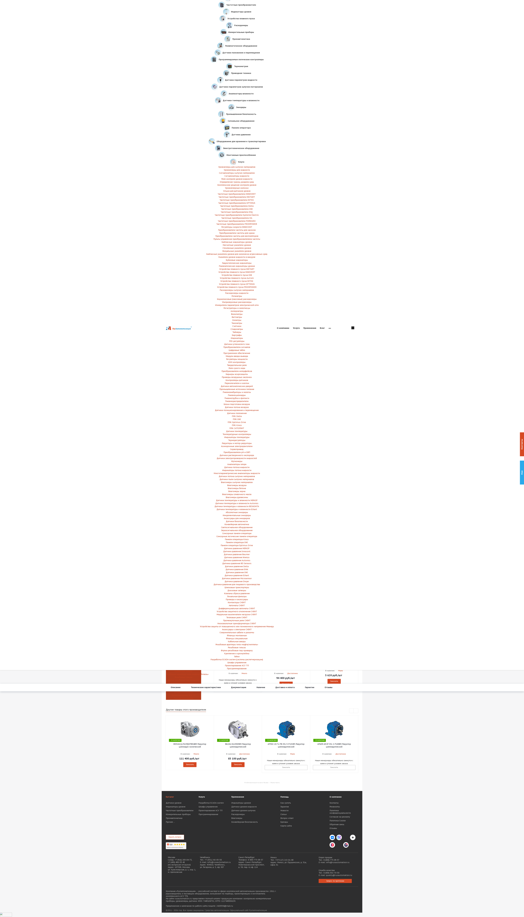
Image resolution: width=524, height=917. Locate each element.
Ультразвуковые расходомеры (236, 302)
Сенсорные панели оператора (236, 533)
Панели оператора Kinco (237, 539)
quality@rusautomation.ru (339, 875)
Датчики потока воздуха (237, 407)
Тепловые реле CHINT (236, 617)
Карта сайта (286, 826)
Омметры (236, 320)
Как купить (285, 803)
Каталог (170, 797)
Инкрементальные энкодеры (237, 515)
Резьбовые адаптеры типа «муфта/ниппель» (183, 674)
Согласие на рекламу (340, 817)
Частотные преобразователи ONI (237, 209)
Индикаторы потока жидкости (236, 470)
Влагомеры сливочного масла (236, 494)
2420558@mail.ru (224, 906)
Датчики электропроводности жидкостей (237, 458)
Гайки (236, 656)
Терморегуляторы (236, 440)
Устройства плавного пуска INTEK (236, 281)
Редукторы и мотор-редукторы (237, 443)
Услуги (202, 797)
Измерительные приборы (178, 814)
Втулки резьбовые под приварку (183, 680)
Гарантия (284, 806)
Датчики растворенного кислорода (237, 455)
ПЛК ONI (237, 419)
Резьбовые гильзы (183, 677)
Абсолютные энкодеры (237, 512)
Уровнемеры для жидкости (237, 170)
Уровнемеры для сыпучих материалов (236, 167)
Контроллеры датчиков (237, 380)
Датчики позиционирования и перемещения (237, 410)
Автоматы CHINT (237, 605)
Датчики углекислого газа (236, 344)
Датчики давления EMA (237, 569)
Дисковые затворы (236, 590)
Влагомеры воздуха (236, 485)
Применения (237, 797)
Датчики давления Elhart (237, 575)
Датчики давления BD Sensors (236, 563)
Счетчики (236, 326)
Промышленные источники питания (236, 389)
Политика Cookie (338, 820)
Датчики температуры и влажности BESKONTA (237, 506)
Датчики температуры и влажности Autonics (236, 503)
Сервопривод (236, 449)
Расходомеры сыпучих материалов (237, 290)
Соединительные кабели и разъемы (237, 632)
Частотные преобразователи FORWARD (237, 221)
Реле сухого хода (237, 368)
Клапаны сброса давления (237, 593)
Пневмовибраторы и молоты (237, 392)
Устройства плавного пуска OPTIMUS (237, 284)
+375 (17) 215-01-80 (284, 860)
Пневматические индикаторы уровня (237, 266)
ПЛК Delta (237, 416)
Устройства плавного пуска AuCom (237, 278)
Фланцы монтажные (237, 635)
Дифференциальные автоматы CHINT (236, 608)
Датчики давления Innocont (236, 551)
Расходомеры (238, 814)
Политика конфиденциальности (340, 811)
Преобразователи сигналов (236, 347)
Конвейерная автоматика (236, 524)
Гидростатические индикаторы (236, 263)
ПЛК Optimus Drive (237, 422)
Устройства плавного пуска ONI (237, 275)
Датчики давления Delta (237, 566)
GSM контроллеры (236, 362)
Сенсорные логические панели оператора (236, 536)
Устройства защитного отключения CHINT (237, 611)
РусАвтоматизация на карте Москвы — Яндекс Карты (262, 782)
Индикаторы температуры (236, 437)
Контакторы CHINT (237, 602)
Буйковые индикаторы (237, 260)
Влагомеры (236, 818)
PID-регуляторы (236, 341)
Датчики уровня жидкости (244, 806)
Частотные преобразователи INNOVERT (237, 194)
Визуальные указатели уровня (236, 251)
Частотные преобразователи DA (236, 218)
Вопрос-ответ (287, 818)
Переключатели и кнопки (237, 383)
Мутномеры (236, 461)
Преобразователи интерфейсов (236, 371)
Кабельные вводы (183, 671)
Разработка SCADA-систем (211, 803)
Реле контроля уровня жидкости (236, 179)
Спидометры (237, 329)
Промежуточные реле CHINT (237, 620)
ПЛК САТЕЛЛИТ (236, 428)
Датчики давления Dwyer (237, 581)
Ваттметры (237, 317)
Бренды (284, 822)
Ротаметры (237, 296)
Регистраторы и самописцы (237, 308)
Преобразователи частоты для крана (236, 233)
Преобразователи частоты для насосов (237, 230)
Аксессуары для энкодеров (237, 518)
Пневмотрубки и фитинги (236, 398)
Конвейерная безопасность (244, 822)
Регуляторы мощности (237, 359)
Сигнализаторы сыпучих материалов (237, 173)
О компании (336, 797)
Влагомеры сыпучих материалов (237, 482)
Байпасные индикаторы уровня (237, 242)
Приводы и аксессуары (237, 599)
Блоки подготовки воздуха (237, 404)
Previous (351, 710)
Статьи (283, 814)
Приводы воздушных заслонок (237, 377)
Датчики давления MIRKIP (236, 548)
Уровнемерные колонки (236, 188)
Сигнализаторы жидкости (236, 176)
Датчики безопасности (237, 521)
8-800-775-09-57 (255, 860)
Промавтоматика (174, 818)
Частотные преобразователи (179, 810)
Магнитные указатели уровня (237, 245)
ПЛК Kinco (237, 425)
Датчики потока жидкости (236, 467)
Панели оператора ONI (237, 542)
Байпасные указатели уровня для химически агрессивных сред (236, 254)
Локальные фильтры (237, 596)
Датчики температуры (236, 431)
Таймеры (236, 332)
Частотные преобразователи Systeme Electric (237, 215)
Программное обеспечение (236, 353)
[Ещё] (330, 328)
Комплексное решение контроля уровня (236, 185)
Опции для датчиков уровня (236, 191)
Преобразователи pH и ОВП (237, 452)
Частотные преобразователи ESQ (237, 212)
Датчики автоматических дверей (237, 386)
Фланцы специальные (237, 638)
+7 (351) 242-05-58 (213, 860)
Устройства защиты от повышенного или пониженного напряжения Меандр (237, 626)
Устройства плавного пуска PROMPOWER (237, 287)
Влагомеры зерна (236, 491)
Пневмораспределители (236, 401)
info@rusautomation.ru (219, 862)
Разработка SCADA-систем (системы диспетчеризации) (237, 659)
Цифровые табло (237, 350)
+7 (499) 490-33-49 (176, 862)
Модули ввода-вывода (237, 356)
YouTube (339, 845)
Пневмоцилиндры (237, 395)
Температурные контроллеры (237, 434)
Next (356, 710)
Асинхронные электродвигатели (236, 446)
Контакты (334, 803)
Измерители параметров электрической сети (237, 305)
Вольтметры (236, 314)
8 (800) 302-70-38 (331, 873)
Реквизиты (335, 806)
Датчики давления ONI (237, 572)
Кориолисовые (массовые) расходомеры (237, 299)
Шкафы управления (183, 692)
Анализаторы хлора (236, 464)
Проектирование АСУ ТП (183, 695)
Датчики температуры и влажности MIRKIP (236, 500)
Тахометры (236, 323)
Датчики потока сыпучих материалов (237, 476)
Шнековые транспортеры (236, 587)
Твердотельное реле (237, 365)
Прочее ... (170, 822)
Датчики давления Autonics (236, 560)
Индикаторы (237, 338)
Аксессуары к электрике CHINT (237, 629)
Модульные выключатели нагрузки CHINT (237, 614)
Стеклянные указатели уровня (237, 248)
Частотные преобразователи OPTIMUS (236, 203)
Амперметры (237, 311)
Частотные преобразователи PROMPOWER (236, 224)
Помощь (284, 797)
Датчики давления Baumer (237, 554)
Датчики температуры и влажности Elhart (237, 509)
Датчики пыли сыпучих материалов (237, 479)
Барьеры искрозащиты (237, 374)
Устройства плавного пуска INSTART (236, 269)
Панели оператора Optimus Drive (237, 545)
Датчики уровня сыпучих (243, 810)
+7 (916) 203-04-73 (183, 860)
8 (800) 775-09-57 (331, 860)
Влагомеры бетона (237, 488)
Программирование (183, 698)
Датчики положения (237, 413)
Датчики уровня (173, 803)
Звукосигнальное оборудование (237, 530)
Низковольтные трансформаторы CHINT (236, 623)
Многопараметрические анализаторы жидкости (237, 473)
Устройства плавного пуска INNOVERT (236, 272)
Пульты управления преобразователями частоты (236, 239)
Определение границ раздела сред (237, 182)
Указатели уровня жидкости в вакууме (236, 257)
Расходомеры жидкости (236, 293)
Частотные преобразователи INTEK (237, 200)
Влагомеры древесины (237, 497)
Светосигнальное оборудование (237, 527)
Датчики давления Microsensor (237, 578)
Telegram (346, 837)
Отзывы (333, 828)
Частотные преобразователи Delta (237, 206)
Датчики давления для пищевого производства (237, 584)
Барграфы (237, 335)
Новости (284, 810)
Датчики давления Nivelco (236, 557)
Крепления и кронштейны (183, 683)
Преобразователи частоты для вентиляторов (236, 236)
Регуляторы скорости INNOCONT (236, 227)
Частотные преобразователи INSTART (237, 197)
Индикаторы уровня (175, 806)
